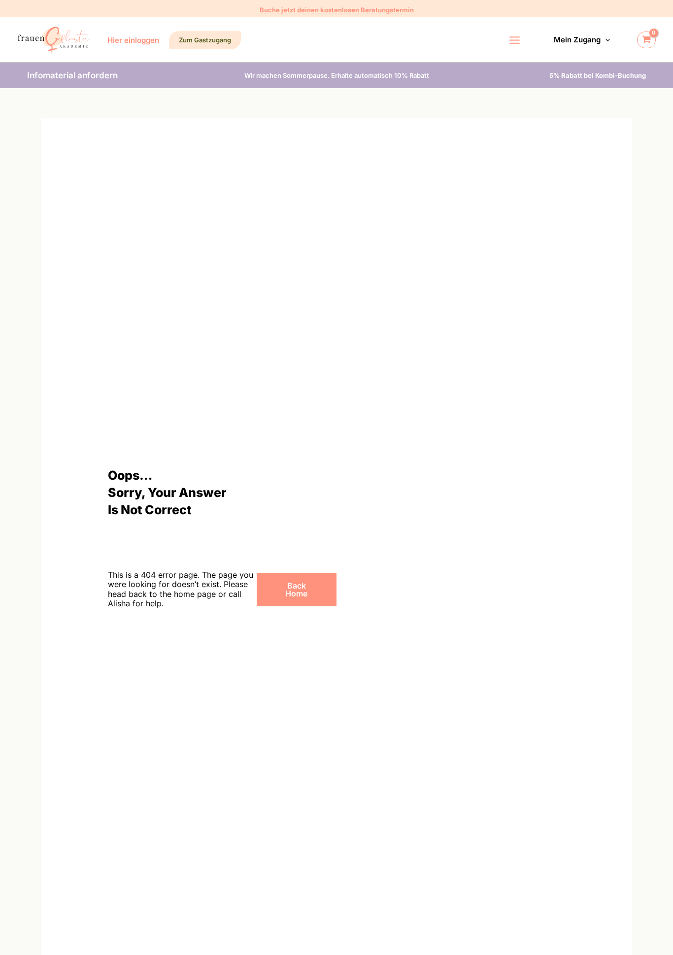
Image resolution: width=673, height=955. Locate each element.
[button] (337, 10)
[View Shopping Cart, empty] (646, 40)
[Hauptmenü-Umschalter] (515, 39)
